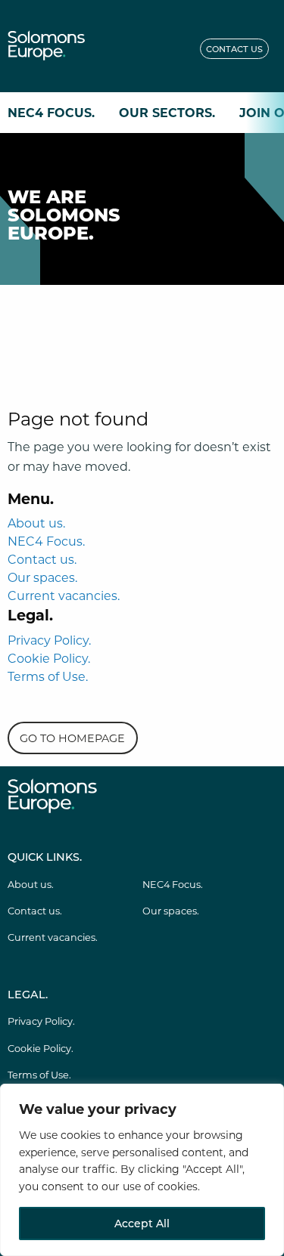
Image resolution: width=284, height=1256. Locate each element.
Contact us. (42, 559)
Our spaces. (42, 577)
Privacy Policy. (49, 640)
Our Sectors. (167, 112)
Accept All (142, 1223)
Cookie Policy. (49, 658)
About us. (36, 523)
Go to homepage (72, 738)
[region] (142, 1170)
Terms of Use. (48, 676)
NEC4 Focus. (51, 112)
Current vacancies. (64, 595)
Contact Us (234, 48)
